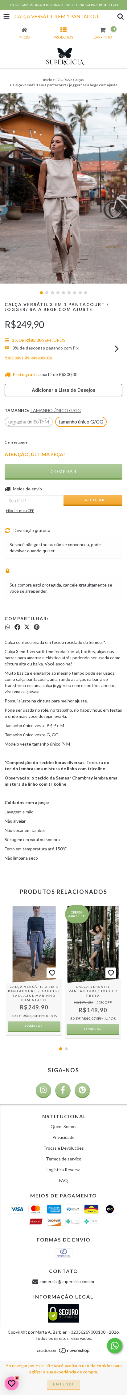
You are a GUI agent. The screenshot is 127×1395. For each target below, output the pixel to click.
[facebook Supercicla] (63, 1090)
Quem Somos (63, 1126)
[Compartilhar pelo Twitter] (27, 627)
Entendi (63, 1384)
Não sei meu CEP (20, 510)
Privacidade (63, 1137)
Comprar (34, 1026)
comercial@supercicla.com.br (67, 1281)
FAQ (63, 1180)
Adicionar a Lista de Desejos (63, 390)
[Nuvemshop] (64, 1352)
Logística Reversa (63, 1169)
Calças (78, 79)
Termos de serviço (63, 1158)
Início (47, 79)
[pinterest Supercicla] (82, 1090)
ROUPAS (62, 79)
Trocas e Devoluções (63, 1148)
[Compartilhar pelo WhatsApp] (7, 627)
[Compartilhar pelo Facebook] (17, 627)
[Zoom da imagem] (120, 100)
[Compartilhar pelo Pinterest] (36, 627)
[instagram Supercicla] (43, 1090)
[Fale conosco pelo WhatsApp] (114, 1345)
